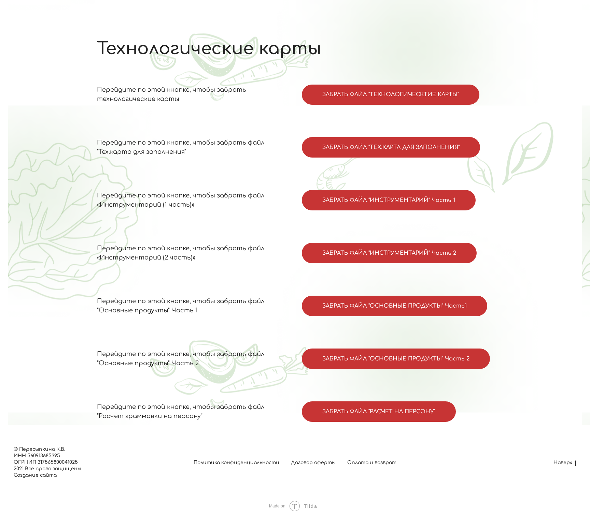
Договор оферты (313, 462)
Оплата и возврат (371, 462)
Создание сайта (35, 475)
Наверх (562, 462)
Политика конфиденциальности (236, 462)
